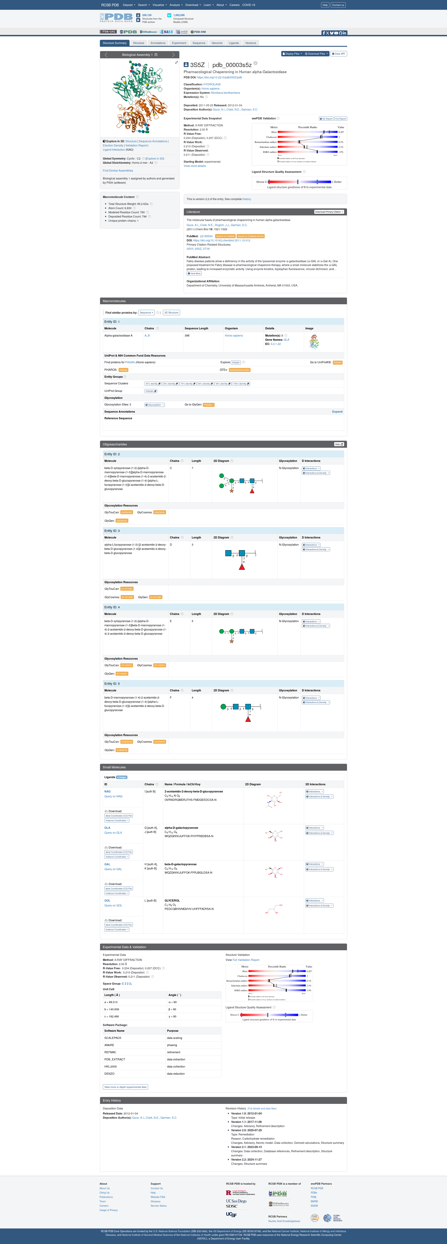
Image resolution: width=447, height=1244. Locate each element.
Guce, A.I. (219, 109)
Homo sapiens (210, 88)
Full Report (340, 118)
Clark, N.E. (233, 109)
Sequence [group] (145, 312)
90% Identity (204, 383)
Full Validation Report (246, 960)
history (247, 199)
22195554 (206, 236)
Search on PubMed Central (251, 236)
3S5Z (198, 249)
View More (195, 273)
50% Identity (169, 383)
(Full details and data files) (262, 1108)
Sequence (199, 43)
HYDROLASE (212, 84)
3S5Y (190, 249)
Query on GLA (113, 832)
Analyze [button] (175, 5)
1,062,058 (179, 15)
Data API (340, 53)
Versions (250, 43)
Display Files (292, 53)
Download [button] (192, 5)
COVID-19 (248, 5)
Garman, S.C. (249, 109)
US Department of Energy (227, 1231)
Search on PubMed (225, 236)
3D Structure (171, 312)
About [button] (221, 5)
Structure (138, 43)
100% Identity (239, 383)
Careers (235, 5)
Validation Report (136, 145)
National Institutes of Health (196, 1234)
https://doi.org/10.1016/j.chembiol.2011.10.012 (221, 240)
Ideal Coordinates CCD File (119, 815)
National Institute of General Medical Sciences (147, 1234)
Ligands (234, 43)
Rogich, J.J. (222, 225)
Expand (337, 411)
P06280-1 (208, 404)
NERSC (202, 1238)
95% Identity (222, 383)
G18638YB (126, 741)
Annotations (158, 43)
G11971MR (126, 588)
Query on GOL (113, 905)
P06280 (130, 362)
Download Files (316, 53)
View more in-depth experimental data (125, 1087)
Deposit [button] (128, 5)
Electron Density (113, 145)
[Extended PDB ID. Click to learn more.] (255, 63)
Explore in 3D (154, 158)
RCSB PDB (110, 4)
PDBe (314, 1192)
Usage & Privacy (109, 1210)
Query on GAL (113, 869)
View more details (195, 166)
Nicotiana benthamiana (225, 93)
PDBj (313, 1197)
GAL (107, 864)
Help (325, 5)
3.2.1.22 (276, 344)
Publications (106, 1197)
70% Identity (186, 383)
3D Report (327, 118)
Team (103, 1201)
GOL (107, 900)
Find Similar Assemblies (118, 170)
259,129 (146, 15)
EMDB (314, 1205)
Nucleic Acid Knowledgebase (284, 1221)
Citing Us (104, 1192)
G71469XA (126, 665)
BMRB (314, 1201)
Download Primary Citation (328, 211)
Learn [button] (208, 5)
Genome (217, 43)
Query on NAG (113, 796)
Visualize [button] (159, 5)
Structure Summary (115, 43)
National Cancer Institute (285, 1231)
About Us (105, 1188)
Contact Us (157, 1188)
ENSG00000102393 (239, 369)
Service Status (159, 1205)
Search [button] (143, 5)
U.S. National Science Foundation (171, 1231)
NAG (107, 791)
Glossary (155, 1201)
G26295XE (126, 512)
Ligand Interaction (114, 149)
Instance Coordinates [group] (116, 820)
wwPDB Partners (321, 1184)
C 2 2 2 (127, 983)
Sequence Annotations (153, 141)
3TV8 (206, 249)
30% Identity (151, 383)
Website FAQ (158, 1197)
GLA (286, 340)
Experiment (179, 43)
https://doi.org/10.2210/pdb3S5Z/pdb (219, 77)
